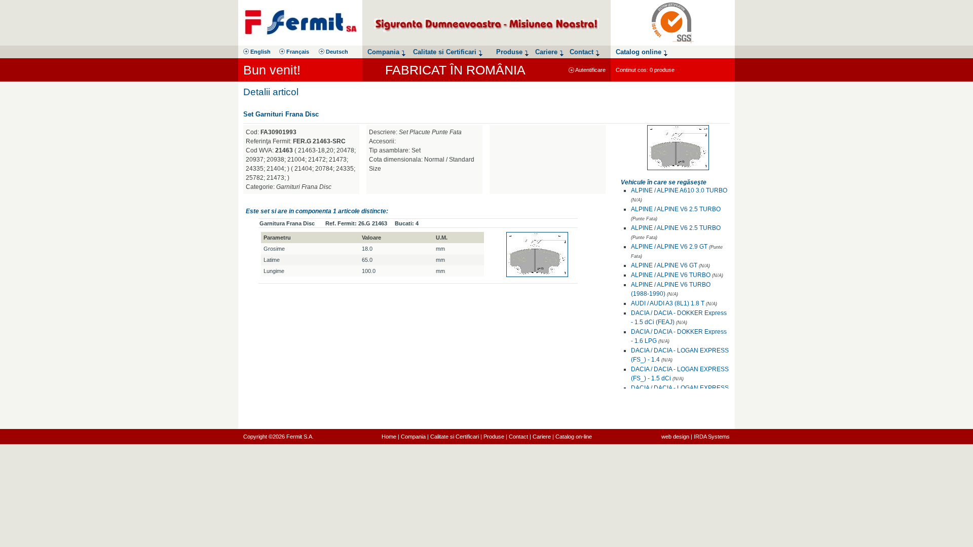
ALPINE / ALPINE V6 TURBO (670, 275)
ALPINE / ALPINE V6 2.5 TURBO (676, 209)
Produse (493, 437)
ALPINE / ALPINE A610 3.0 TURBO (679, 190)
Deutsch (336, 52)
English (260, 52)
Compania (413, 437)
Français (297, 52)
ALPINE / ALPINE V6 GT (664, 265)
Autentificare (590, 70)
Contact (518, 437)
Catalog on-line (573, 437)
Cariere (542, 437)
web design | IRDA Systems (695, 437)
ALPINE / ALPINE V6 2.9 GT (669, 246)
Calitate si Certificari (454, 437)
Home (389, 437)
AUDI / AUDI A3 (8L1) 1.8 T (667, 303)
